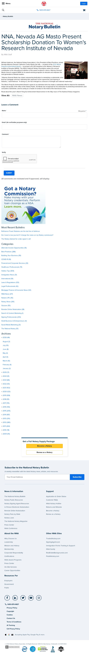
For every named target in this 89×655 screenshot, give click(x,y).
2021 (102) (6, 388)
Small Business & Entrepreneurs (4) (14, 321)
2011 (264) (6, 426)
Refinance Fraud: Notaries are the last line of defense (20, 231)
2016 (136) (6, 407)
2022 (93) (6, 384)
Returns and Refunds (54, 507)
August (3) (6, 342)
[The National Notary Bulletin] (44, 26)
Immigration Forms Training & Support (60, 546)
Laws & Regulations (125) (10, 282)
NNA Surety (50, 549)
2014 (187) (6, 415)
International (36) (7, 279)
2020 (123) (6, 392)
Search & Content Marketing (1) (12, 313)
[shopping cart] (74, 10)
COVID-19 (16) (6, 259)
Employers (8, 581)
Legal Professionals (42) (9, 286)
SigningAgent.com (53, 542)
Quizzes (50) (5, 306)
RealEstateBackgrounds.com (57, 553)
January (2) (7, 368)
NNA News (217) (7, 294)
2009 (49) (6, 434)
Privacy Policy (12, 608)
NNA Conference (10, 528)
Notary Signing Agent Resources (16, 504)
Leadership (8, 542)
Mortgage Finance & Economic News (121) (16, 290)
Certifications (9, 556)
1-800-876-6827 (44, 10)
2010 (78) (6, 430)
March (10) (6, 361)
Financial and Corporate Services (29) (14, 263)
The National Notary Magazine (15, 521)
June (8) (5, 349)
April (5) (5, 357)
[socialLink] (7, 599)
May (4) (5, 353)
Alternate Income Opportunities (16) (14, 248)
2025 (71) (6, 372)
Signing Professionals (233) (11, 317)
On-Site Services (10, 567)
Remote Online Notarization (14, 511)
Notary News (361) (7, 302)
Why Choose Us (10, 538)
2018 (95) (6, 399)
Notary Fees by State (12, 514)
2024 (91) (6, 376)
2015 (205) (6, 411)
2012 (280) (6, 422)
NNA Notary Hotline (53, 504)
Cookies (10, 615)
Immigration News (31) (9, 275)
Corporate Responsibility (13, 553)
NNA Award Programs (12, 560)
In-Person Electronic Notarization (16, 507)
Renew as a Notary (44, 452)
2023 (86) (6, 380)
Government (9, 584)
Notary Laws (9, 518)
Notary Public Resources (13, 500)
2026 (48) (6, 337)
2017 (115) (6, 403)
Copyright (10, 611)
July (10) (5, 345)
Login (84, 4)
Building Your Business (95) (11, 255)
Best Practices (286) (8, 252)
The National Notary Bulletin (14, 496)
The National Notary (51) (9, 329)
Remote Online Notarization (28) (12, 309)
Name (4, 111)
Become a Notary (44, 446)
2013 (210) (6, 418)
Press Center (9, 525)
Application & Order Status (56, 496)
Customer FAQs (52, 500)
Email (14, 122)
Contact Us (11, 618)
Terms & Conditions (14, 622)
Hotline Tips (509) (7, 271)
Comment (5, 134)
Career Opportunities (12, 570)
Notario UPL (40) (7, 298)
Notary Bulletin (8, 16)
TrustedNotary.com (53, 538)
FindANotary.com (52, 556)
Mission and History (11, 546)
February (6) (7, 365)
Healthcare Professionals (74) (11, 267)
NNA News (17, 95)
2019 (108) (6, 395)
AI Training (11, 625)
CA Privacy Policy (13, 629)
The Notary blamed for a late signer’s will (16, 239)
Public (6, 588)
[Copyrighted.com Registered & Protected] (12, 647)
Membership (9, 549)
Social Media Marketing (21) (11, 325)
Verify (4, 152)
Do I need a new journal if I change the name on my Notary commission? (27, 235)
